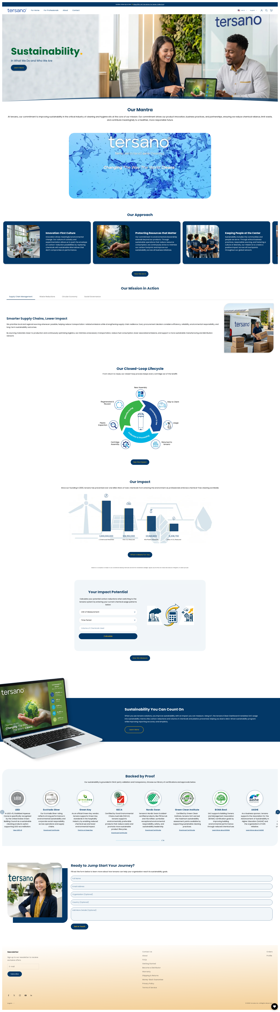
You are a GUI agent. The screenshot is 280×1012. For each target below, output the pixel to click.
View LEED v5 (17, 830)
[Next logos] (278, 812)
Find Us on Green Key (85, 830)
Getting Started (149, 963)
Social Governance (92, 296)
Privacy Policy (148, 983)
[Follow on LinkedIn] (31, 995)
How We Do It (140, 274)
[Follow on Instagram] (20, 995)
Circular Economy (69, 296)
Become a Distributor (151, 967)
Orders (270, 951)
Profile (269, 955)
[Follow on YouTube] (25, 995)
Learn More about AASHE (255, 830)
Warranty (146, 971)
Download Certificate (51, 830)
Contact (76, 10)
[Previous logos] (2, 812)
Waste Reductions (47, 296)
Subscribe (15, 974)
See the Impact (140, 462)
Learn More (19, 67)
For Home (35, 10)
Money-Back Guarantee (152, 979)
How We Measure (140, 658)
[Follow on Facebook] (8, 995)
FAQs (144, 959)
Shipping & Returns (150, 975)
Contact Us (147, 951)
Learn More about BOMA (221, 830)
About (65, 10)
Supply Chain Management (20, 296)
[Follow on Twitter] (14, 995)
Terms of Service (149, 987)
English (252, 10)
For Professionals (51, 10)
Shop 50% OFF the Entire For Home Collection (148, 4)
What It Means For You (140, 554)
